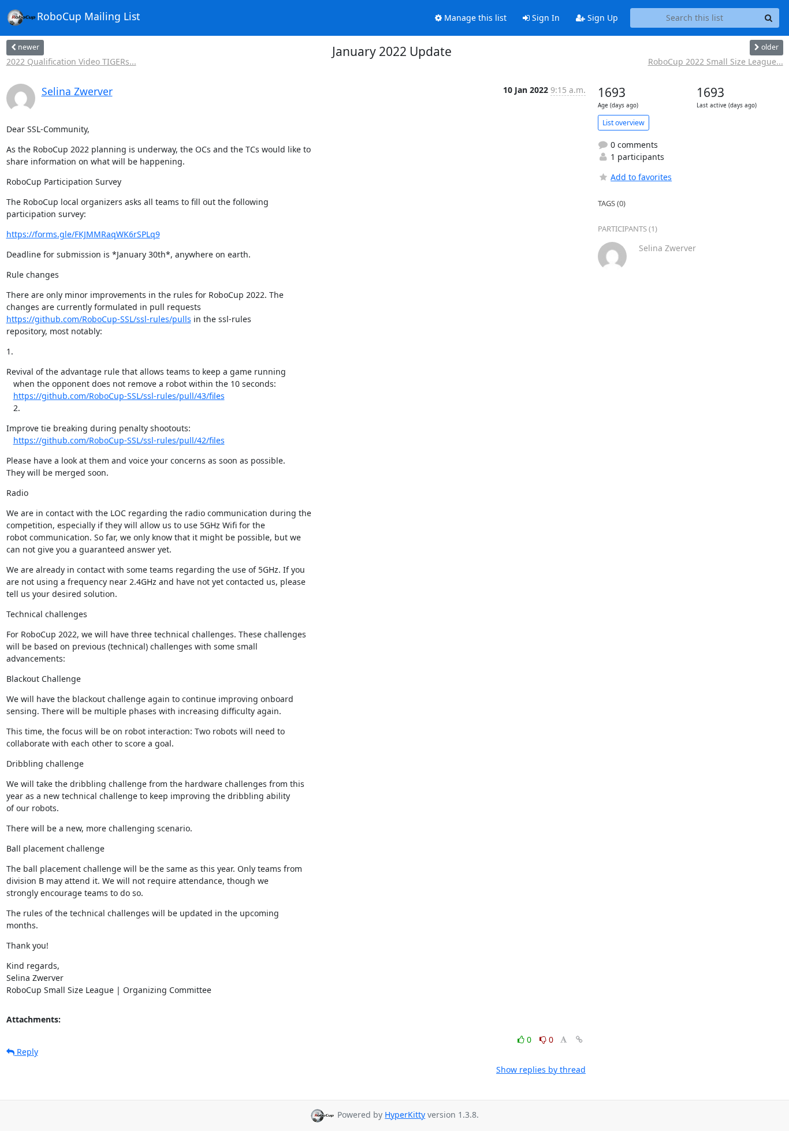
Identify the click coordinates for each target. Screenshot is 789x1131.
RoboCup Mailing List (88, 16)
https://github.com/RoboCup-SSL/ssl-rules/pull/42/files (119, 440)
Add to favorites (641, 176)
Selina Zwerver (77, 91)
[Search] (768, 18)
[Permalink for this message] (579, 1039)
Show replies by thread (541, 1069)
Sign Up (601, 17)
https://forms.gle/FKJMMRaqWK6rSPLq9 (83, 234)
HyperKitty (405, 1114)
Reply (26, 1051)
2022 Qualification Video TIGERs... (71, 61)
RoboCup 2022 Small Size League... (715, 61)
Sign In (545, 17)
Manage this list (474, 17)
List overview (623, 123)
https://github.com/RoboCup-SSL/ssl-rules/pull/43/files (119, 395)
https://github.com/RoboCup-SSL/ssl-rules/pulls (98, 318)
